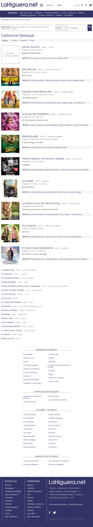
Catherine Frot (51, 237)
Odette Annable (54, 414)
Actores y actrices (46, 15)
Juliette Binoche (51, 192)
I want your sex (28, 358)
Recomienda (74, 488)
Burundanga (27, 354)
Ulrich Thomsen (54, 425)
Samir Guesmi (77, 214)
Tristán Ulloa (27, 429)
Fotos (32, 40)
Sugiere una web (55, 491)
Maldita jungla (30, 136)
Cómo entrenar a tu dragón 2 (59, 461)
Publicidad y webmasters (58, 497)
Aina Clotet (27, 433)
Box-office (69, 15)
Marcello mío (29, 69)
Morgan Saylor (67, 103)
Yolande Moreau (51, 259)
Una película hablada (10, 326)
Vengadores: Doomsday (32, 383)
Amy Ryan (52, 443)
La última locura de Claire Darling (41, 203)
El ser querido (54, 396)
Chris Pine (52, 429)
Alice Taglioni (65, 214)
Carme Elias (53, 447)
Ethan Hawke (63, 192)
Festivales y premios (28, 15)
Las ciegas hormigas (30, 365)
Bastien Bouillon (29, 436)
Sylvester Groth (62, 58)
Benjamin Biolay (78, 80)
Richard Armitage (29, 440)
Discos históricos (11, 494)
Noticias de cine (25, 13)
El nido (25, 361)
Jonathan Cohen (61, 147)
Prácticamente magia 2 (31, 379)
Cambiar (69, 494)
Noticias (14, 40)
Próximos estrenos (51, 13)
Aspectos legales (71, 491)
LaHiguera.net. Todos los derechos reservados (67, 519)
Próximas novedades (13, 491)
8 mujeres (5, 334)
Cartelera (38, 13)
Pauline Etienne (76, 237)
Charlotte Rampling (37, 170)
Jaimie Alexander (29, 447)
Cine (59, 5)
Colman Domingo (55, 436)
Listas (7, 513)
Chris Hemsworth (29, 414)
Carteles (58, 15)
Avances (71, 13)
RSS (72, 497)
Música (50, 5)
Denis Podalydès (52, 125)
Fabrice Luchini (66, 80)
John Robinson (79, 103)
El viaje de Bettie (8, 282)
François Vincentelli (81, 125)
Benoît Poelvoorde (37, 259)
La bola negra (53, 354)
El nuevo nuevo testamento (37, 247)
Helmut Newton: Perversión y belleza (43, 158)
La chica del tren (8, 294)
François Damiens (80, 259)
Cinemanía (4, 19)
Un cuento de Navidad (11, 302)
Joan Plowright (28, 422)
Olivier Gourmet (63, 237)
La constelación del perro (58, 400)
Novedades (9, 488)
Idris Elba (52, 433)
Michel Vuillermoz (65, 125)
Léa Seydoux (35, 58)
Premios (8, 504)
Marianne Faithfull (81, 170)
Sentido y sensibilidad (31, 369)
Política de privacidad (57, 494)
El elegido (5, 314)
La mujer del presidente (35, 114)
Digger (51, 374)
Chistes (64, 504)
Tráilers (80, 13)
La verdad (27, 181)
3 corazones (6, 274)
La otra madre (53, 381)
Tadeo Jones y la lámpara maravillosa (31, 397)
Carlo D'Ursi (53, 440)
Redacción (63, 488)
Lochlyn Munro (28, 418)
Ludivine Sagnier (75, 192)
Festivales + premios (35, 504)
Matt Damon (53, 422)
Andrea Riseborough (53, 103)
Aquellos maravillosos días (37, 91)
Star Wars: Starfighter (56, 464)
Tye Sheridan (28, 443)
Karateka (52, 370)
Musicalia (11, 481)
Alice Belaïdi (50, 147)
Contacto (52, 488)
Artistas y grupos (11, 507)
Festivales (9, 501)
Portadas (8, 510)
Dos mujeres (29, 225)
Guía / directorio (11, 516)
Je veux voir (6, 298)
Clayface (52, 358)
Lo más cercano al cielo (11, 330)
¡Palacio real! (6, 318)
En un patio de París (10, 278)
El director (27, 376)
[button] (41, 5)
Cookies (79, 494)
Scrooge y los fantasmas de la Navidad (58, 366)
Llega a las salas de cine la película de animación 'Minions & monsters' (25, 28)
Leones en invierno (30, 372)
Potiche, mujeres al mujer (12, 290)
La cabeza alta (7, 270)
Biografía (23, 40)
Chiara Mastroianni (37, 80)
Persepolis (6, 306)
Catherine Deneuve (16, 19)
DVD (64, 13)
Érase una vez (7, 338)
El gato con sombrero (56, 378)
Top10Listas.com (76, 504)
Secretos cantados (9, 310)
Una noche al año (29, 402)
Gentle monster (31, 47)
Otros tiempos (7, 322)
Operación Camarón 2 (31, 461)
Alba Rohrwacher (29, 425)
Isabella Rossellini (52, 170)
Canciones (9, 497)
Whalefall (52, 361)
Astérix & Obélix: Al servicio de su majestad (20, 286)
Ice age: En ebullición (30, 464)
